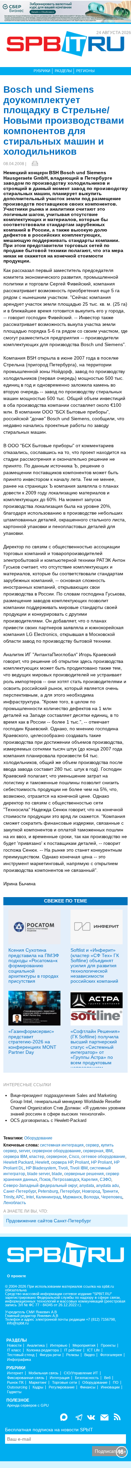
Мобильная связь (43, 1373)
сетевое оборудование (103, 1156)
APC (20, 1197)
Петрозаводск (65, 1179)
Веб (107, 1378)
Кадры (38, 1387)
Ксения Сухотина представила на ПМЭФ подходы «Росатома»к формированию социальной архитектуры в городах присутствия (33, 965)
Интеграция (60, 1378)
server (24, 1151)
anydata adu (107, 1185)
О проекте (16, 1276)
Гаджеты (14, 1392)
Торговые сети (64, 1382)
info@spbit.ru (18, 1323)
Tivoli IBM (79, 1168)
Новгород (91, 1191)
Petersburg (48, 1191)
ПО (116, 1382)
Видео (89, 1355)
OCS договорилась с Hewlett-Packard (48, 1120)
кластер (36, 1156)
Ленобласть (14, 1202)
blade (57, 1173)
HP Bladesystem (41, 1168)
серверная (93, 1151)
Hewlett (42, 1162)
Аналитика (36, 1345)
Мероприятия (84, 1345)
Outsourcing (17, 1387)
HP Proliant (101, 1162)
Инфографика (19, 1360)
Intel (30, 1197)
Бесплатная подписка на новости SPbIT (49, 1429)
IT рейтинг (73, 1350)
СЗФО (105, 1179)
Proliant (82, 1162)
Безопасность (87, 1378)
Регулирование (62, 1387)
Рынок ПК (15, 1382)
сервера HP (62, 1162)
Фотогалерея (111, 1355)
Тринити (110, 1191)
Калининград (48, 1197)
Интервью (58, 1345)
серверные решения (84, 1173)
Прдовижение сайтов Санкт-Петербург (48, 1220)
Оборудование (38, 1138)
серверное (56, 1156)
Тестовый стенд (20, 1355)
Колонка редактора (43, 1350)
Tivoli (63, 1168)
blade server (38, 1173)
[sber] (65, 11)
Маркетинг (38, 1382)
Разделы (63, 71)
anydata (86, 1185)
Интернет (15, 1373)
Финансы (87, 1387)
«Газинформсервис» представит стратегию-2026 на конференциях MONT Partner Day (32, 1042)
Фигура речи (50, 1355)
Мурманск (72, 1197)
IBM (109, 1151)
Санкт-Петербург (19, 1191)
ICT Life (93, 1350)
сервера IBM (15, 1156)
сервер (92, 1145)
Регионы (85, 71)
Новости (14, 1345)
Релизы (72, 1355)
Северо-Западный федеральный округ (40, 1185)
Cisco (74, 1156)
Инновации (110, 1387)
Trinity (8, 1197)
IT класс (14, 1350)
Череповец (111, 1197)
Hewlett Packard (18, 1162)
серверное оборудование (56, 1151)
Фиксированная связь (25, 1378)
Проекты (108, 1345)
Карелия (89, 1179)
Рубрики (42, 71)
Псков (44, 1179)
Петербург (70, 1191)
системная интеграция (62, 1145)
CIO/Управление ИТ (81, 1373)
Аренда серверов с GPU (28, 1405)
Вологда (91, 1197)
